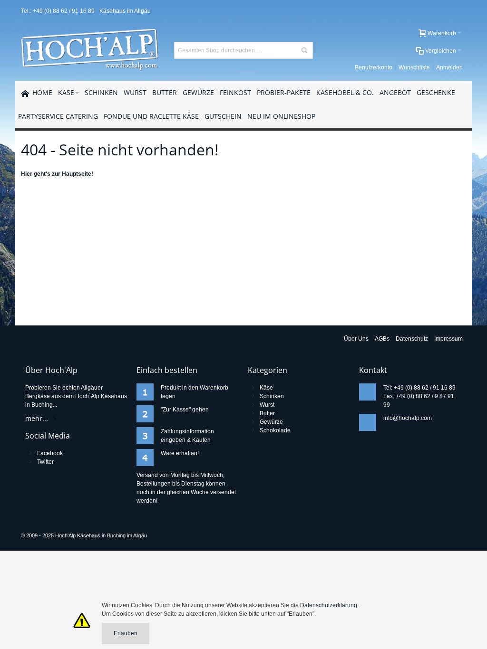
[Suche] (304, 50)
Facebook (50, 453)
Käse (266, 387)
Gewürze (271, 422)
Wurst (267, 404)
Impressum (448, 338)
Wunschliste (414, 67)
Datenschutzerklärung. (329, 605)
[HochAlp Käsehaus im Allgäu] (90, 50)
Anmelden (449, 67)
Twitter (45, 461)
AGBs (382, 338)
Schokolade (275, 430)
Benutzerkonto (373, 67)
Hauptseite (76, 174)
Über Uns (356, 338)
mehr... (36, 418)
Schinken (272, 396)
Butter (267, 413)
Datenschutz (412, 338)
